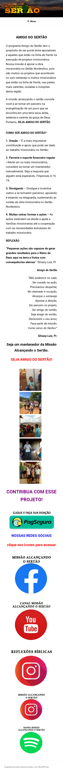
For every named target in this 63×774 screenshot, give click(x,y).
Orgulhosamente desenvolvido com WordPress (26, 767)
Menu (33, 21)
